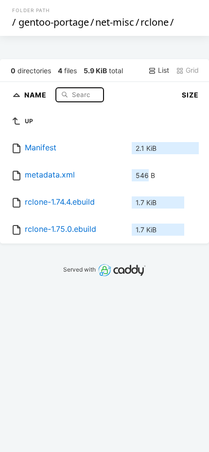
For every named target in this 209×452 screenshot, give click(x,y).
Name (36, 94)
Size (190, 95)
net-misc (114, 22)
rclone (154, 22)
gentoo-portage (53, 22)
